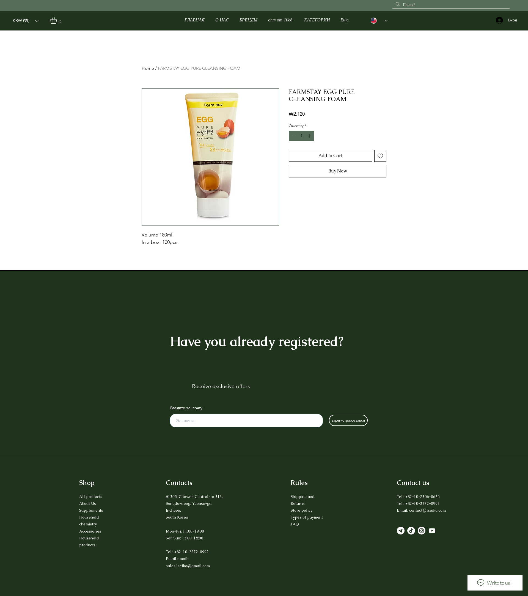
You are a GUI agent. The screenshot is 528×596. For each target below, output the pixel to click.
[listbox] (25, 21)
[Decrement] (293, 136)
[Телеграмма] (401, 530)
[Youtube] (432, 530)
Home (148, 68)
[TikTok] (411, 530)
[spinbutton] (301, 136)
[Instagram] (421, 530)
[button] (25, 21)
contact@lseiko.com (427, 510)
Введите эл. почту (186, 408)
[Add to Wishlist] (380, 156)
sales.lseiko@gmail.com (188, 565)
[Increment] (309, 136)
